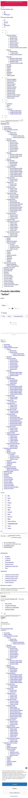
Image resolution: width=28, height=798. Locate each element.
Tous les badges (8, 275)
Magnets (9, 74)
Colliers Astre (13, 190)
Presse (8, 105)
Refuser (15, 788)
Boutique (7, 556)
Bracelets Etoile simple (16, 210)
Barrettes (9, 66)
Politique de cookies (14, 796)
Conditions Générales (10, 605)
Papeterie (6, 272)
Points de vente (9, 564)
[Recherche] (4, 27)
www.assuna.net (8, 547)
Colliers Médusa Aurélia (16, 173)
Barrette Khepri (14, 162)
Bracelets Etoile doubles (16, 207)
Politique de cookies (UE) (11, 566)
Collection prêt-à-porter (13, 96)
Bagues (9, 50)
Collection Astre (11, 90)
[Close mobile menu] (1, 627)
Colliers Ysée (13, 185)
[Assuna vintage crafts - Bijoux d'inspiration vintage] (7, 9)
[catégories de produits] (5, 23)
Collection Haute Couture (11, 576)
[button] (26, 768)
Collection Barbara (11, 79)
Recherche (3, 123)
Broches (9, 64)
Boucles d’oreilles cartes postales (18, 47)
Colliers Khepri (13, 224)
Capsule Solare (11, 85)
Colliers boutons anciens (13, 221)
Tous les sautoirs (8, 280)
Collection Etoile (11, 91)
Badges (9, 70)
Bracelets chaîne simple (16, 58)
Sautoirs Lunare (14, 218)
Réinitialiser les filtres (16, 537)
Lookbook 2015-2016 (15, 112)
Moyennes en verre (15, 247)
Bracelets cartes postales (16, 63)
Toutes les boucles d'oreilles (11, 284)
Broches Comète (14, 196)
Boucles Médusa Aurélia (16, 168)
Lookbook (9, 109)
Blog (8, 107)
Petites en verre (14, 249)
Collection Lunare (11, 88)
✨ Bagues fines (14, 53)
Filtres (4, 305)
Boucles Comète (14, 43)
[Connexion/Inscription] (5, 12)
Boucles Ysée (13, 41)
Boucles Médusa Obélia (16, 170)
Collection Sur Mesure (10, 580)
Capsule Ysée (10, 82)
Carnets (9, 253)
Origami (9, 261)
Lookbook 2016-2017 (15, 110)
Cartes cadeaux (11, 75)
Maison (2, 298)
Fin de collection (8, 270)
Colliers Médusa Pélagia (16, 176)
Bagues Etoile (13, 201)
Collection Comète (11, 87)
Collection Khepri (11, 84)
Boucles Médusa (14, 46)
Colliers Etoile (13, 211)
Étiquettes (9, 256)
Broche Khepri (13, 163)
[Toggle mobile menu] (2, 7)
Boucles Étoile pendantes (16, 204)
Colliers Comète (14, 198)
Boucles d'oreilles (11, 140)
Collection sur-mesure (9, 267)
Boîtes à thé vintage (12, 241)
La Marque (6, 102)
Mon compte (8, 603)
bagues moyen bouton (19, 137)
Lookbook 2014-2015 (15, 113)
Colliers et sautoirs (11, 255)
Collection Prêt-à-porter (11, 578)
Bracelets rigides (14, 61)
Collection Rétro (11, 93)
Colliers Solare (13, 180)
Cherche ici (3, 121)
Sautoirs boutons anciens (13, 232)
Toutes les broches (9, 286)
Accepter (14, 784)
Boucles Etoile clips (15, 202)
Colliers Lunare (14, 216)
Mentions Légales (9, 609)
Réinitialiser (11, 536)
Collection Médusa (11, 81)
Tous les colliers (8, 278)
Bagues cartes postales (16, 54)
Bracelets (9, 57)
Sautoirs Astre (13, 191)
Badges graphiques (12, 264)
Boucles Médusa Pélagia (16, 171)
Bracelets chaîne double (16, 60)
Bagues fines (13, 132)
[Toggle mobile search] (3, 7)
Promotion (6, 273)
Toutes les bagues (8, 281)
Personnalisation (9, 562)
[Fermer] (4, 340)
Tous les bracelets (8, 277)
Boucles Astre (13, 38)
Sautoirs (9, 69)
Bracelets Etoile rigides (16, 208)
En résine (12, 244)
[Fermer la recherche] (2, 621)
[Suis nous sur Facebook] (1, 550)
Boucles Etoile (13, 36)
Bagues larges (13, 51)
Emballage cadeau (8, 269)
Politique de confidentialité (12, 607)
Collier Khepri (13, 165)
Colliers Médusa (14, 227)
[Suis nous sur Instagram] (4, 550)
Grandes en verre (14, 246)
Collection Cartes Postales (13, 94)
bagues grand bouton (18, 136)
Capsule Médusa (11, 167)
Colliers (9, 67)
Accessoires (7, 126)
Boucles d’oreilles (11, 35)
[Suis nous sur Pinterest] (2, 550)
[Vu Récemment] (5, 614)
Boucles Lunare (14, 40)
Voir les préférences (15, 792)
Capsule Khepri (10, 160)
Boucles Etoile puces (15, 205)
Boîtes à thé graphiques (13, 266)
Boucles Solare (14, 44)
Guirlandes (9, 72)
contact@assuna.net (9, 545)
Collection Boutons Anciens (11, 129)
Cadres (8, 252)
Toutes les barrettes (9, 283)
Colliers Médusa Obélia (16, 174)
